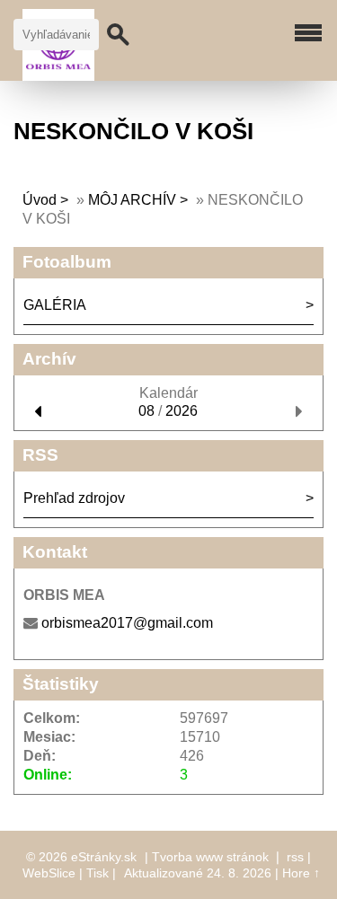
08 (146, 411)
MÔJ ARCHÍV (132, 199)
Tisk (97, 873)
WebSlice (48, 873)
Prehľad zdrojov (74, 498)
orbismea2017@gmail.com (127, 622)
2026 (181, 411)
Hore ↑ (301, 873)
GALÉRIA (54, 305)
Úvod (39, 199)
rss (295, 857)
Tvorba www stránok (210, 857)
